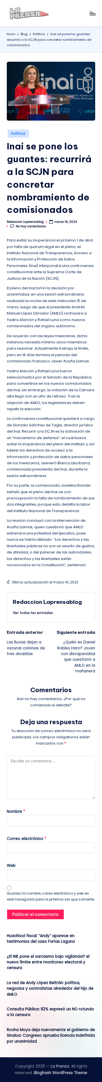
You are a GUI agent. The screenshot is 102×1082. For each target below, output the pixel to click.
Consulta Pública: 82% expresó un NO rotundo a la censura (50, 1011)
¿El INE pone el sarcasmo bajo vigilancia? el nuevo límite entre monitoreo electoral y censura (48, 962)
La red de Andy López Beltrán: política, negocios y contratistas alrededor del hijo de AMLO (50, 988)
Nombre (16, 811)
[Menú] (92, 13)
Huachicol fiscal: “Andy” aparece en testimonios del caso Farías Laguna (41, 938)
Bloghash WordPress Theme (60, 1072)
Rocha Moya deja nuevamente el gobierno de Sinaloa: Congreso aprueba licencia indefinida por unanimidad (51, 1035)
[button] (33, 612)
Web (11, 865)
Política (18, 133)
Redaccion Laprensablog (47, 601)
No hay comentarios (31, 226)
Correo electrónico (26, 838)
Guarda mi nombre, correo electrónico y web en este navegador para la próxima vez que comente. (51, 896)
